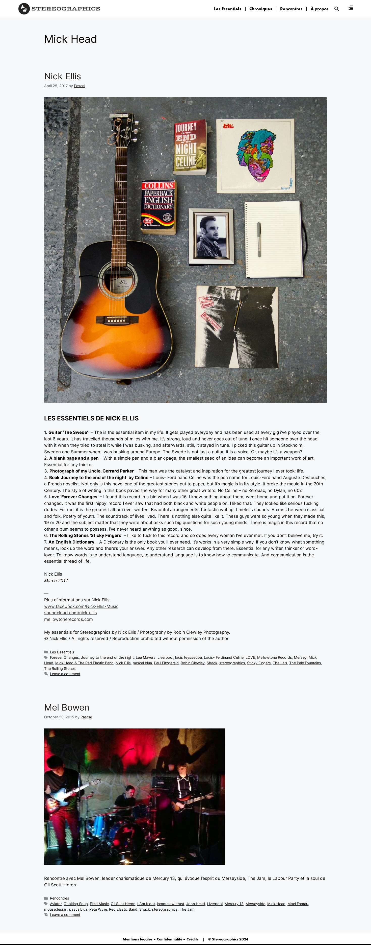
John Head (195, 904)
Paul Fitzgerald (166, 663)
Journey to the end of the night (107, 657)
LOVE (250, 657)
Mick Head (276, 904)
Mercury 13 (234, 904)
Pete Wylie (98, 909)
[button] (336, 9)
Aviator (56, 904)
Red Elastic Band (123, 909)
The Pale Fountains (305, 663)
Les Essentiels (227, 9)
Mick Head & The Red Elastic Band (84, 663)
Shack (212, 663)
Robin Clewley (193, 663)
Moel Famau (297, 904)
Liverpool (165, 657)
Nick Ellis (62, 76)
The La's (280, 663)
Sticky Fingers (259, 663)
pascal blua (142, 663)
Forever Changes (64, 657)
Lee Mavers (145, 657)
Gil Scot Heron (123, 904)
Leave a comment (65, 674)
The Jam (187, 909)
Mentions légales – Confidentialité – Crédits (161, 939)
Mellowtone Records (274, 657)
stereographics (232, 663)
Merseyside (255, 904)
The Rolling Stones (60, 668)
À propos (320, 9)
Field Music (99, 904)
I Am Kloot (146, 904)
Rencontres (291, 9)
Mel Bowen (66, 707)
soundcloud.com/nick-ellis (70, 612)
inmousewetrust (170, 904)
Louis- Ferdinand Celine (224, 657)
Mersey (300, 657)
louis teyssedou (188, 657)
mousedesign (55, 909)
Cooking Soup (76, 904)
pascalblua (78, 909)
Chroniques (260, 9)
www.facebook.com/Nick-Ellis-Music (81, 606)
